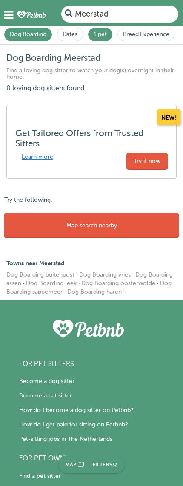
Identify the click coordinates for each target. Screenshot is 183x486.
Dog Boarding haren (94, 292)
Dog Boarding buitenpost (40, 275)
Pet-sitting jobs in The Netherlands (65, 439)
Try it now (147, 161)
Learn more (37, 157)
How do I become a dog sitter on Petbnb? (76, 410)
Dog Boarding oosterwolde (118, 283)
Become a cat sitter (45, 395)
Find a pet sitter (40, 476)
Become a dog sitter (46, 381)
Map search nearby (91, 225)
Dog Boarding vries (105, 275)
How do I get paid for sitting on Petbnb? (73, 424)
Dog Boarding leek (51, 283)
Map (71, 465)
